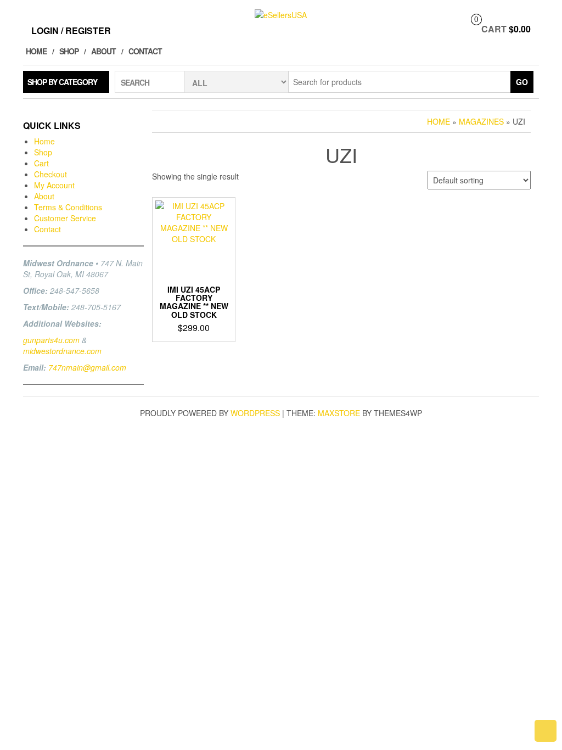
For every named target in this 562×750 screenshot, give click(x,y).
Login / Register (71, 30)
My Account (54, 185)
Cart (41, 163)
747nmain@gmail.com (87, 367)
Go (522, 81)
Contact (145, 51)
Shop (68, 51)
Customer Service (65, 217)
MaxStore (339, 412)
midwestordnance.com (62, 350)
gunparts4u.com (51, 339)
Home (36, 51)
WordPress (255, 412)
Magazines (481, 121)
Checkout (50, 174)
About (103, 51)
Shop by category (62, 81)
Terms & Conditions (68, 207)
